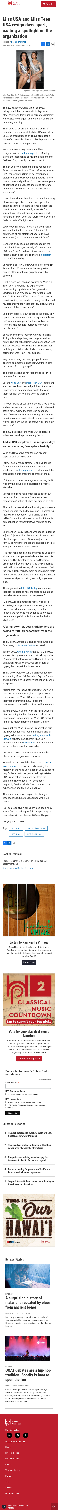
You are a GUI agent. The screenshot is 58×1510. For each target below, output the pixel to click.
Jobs (7, 1482)
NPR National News (36, 828)
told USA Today (29, 588)
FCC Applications (12, 1493)
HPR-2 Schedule (12, 1459)
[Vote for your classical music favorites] (29, 999)
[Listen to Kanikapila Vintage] (29, 910)
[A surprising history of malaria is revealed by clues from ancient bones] (27, 1276)
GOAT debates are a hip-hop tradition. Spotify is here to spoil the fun (28, 1375)
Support (8, 1488)
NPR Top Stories (34, 834)
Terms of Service (12, 1470)
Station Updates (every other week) (22, 1094)
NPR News (15, 828)
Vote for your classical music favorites (29, 1034)
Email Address (12, 1082)
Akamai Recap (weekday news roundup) (24, 1102)
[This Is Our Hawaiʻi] (29, 1220)
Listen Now (29, 962)
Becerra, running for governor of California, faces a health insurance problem (29, 1171)
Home (8, 1447)
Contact (8, 1465)
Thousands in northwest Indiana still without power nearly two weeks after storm (30, 1146)
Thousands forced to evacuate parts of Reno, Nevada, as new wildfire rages (30, 1134)
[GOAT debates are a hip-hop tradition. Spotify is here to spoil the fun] (27, 1348)
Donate (49, 4)
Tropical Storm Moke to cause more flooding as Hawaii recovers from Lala (31, 1183)
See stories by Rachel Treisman (18, 868)
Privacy (8, 1476)
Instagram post (29, 153)
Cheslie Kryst (24, 651)
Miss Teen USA (34, 382)
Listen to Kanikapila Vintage (29, 942)
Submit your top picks (29, 1058)
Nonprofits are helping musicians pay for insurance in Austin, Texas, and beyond (28, 1159)
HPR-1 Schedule (12, 1453)
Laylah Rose (29, 742)
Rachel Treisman (18, 41)
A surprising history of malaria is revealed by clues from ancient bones (28, 1303)
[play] (4, 1506)
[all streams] (54, 1506)
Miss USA (16, 382)
